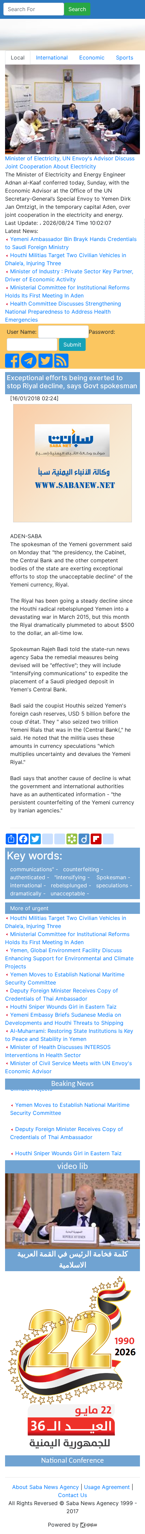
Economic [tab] (92, 57)
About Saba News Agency (46, 1487)
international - (27, 885)
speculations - (112, 885)
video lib (72, 1166)
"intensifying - (71, 877)
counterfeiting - (81, 869)
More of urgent (28, 908)
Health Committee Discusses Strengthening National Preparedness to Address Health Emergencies (63, 311)
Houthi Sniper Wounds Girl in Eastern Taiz (62, 1006)
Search (77, 9)
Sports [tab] (124, 57)
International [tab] (52, 57)
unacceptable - (68, 893)
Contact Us (72, 1495)
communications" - (33, 869)
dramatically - (27, 893)
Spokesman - (110, 877)
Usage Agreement (107, 1487)
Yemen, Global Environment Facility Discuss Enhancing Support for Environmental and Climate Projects (69, 958)
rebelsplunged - (70, 885)
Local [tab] (18, 57)
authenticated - (29, 877)
